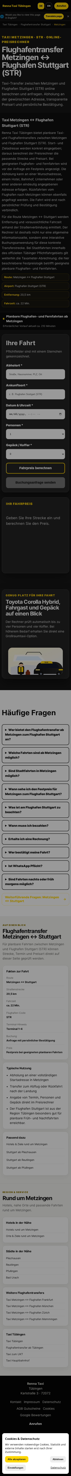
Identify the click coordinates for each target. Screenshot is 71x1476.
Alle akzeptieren (17, 1459)
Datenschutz (58, 1467)
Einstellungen (15, 1467)
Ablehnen (58, 1459)
